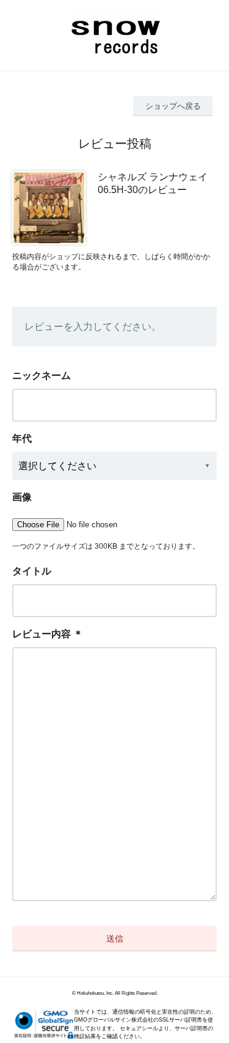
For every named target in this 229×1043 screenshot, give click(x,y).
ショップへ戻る (173, 106)
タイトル (31, 571)
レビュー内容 (41, 634)
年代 (22, 438)
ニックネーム (41, 375)
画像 (22, 497)
